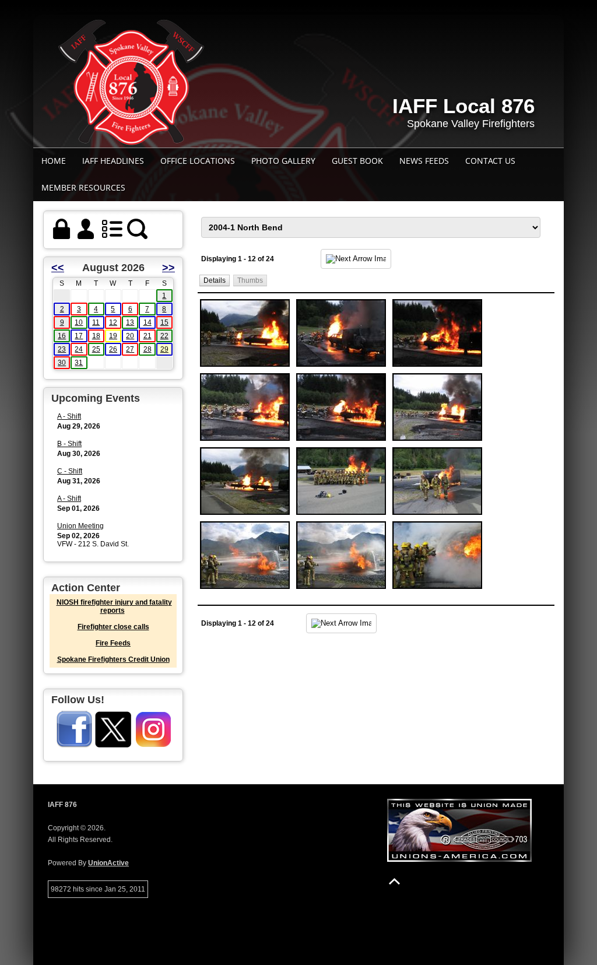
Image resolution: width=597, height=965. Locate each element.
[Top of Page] (394, 881)
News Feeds (424, 160)
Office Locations (197, 160)
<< (57, 267)
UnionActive (108, 863)
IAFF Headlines (113, 160)
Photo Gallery (283, 160)
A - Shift (69, 416)
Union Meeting (80, 526)
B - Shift (69, 444)
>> (168, 267)
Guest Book (357, 160)
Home (53, 160)
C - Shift (69, 471)
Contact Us (490, 160)
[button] (215, 280)
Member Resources (83, 187)
